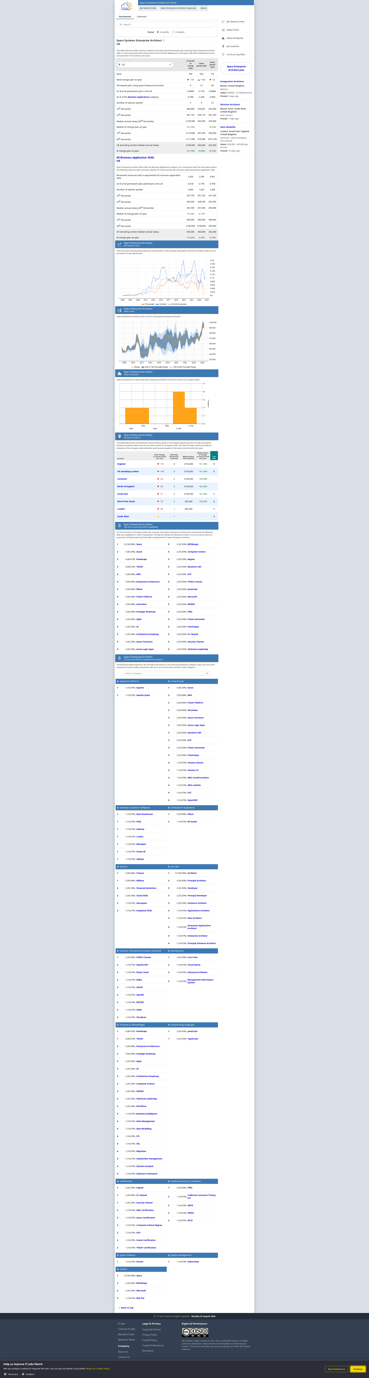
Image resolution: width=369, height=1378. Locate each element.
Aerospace (141, 903)
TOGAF (139, 566)
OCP (138, 1232)
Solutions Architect (197, 903)
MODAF (191, 604)
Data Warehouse (144, 814)
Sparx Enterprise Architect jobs (236, 68)
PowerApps (193, 626)
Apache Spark (143, 695)
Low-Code (192, 957)
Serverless (141, 604)
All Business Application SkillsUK (135, 159)
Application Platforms (129, 681)
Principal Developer (197, 895)
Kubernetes (193, 1261)
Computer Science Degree (149, 1225)
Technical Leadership (198, 649)
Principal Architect (197, 880)
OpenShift (192, 800)
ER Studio (192, 821)
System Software (127, 1255)
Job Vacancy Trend (235, 21)
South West (123, 516)
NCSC (190, 1220)
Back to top (127, 1307)
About (203, 8)
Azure (139, 551)
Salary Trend (233, 29)
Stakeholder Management (149, 1158)
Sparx (139, 544)
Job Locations (233, 46)
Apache (140, 687)
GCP (190, 574)
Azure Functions (144, 641)
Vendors (123, 1269)
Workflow (141, 1106)
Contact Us (124, 1357)
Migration (141, 1151)
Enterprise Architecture (148, 581)
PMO (190, 611)
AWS (138, 574)
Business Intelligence (146, 1113)
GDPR (190, 1205)
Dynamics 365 (194, 566)
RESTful (140, 1002)
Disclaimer (148, 1350)
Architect (192, 873)
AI (137, 626)
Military (140, 880)
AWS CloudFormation (198, 777)
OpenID (140, 994)
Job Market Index (148, 8)
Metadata (141, 844)
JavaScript (192, 589)
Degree (191, 559)
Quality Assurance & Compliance (186, 1181)
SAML (139, 1009)
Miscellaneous (177, 951)
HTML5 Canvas (195, 581)
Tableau (140, 859)
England (121, 464)
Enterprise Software (197, 972)
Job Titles (175, 866)
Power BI (140, 851)
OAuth (139, 987)
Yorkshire (122, 478)
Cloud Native (194, 964)
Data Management (145, 1121)
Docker (139, 1261)
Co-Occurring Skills (236, 54)
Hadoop (140, 829)
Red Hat (140, 1298)
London (121, 508)
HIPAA (191, 1212)
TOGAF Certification (146, 1247)
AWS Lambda (194, 785)
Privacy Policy (149, 1334)
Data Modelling (143, 1128)
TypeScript (193, 1038)
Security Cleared (196, 641)
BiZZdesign (193, 544)
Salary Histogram (235, 38)
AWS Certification (145, 1210)
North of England (125, 486)
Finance (140, 873)
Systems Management (181, 1255)
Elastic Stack (142, 972)
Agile (138, 619)
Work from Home (126, 501)
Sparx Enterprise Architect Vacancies (178, 8)
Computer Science (197, 551)
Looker (139, 836)
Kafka (139, 979)
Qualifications (126, 1181)
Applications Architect (199, 910)
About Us (123, 1351)
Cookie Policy (149, 1340)
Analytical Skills (144, 910)
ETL (138, 1136)
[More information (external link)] (163, 41)
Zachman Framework (147, 1173)
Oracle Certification (146, 1240)
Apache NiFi (142, 964)
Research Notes (126, 1339)
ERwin (139, 589)
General (123, 866)
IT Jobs (121, 1323)
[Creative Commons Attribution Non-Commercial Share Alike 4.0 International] (216, 1331)
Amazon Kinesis (195, 762)
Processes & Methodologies (132, 1024)
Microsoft (192, 596)
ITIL (138, 1143)
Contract (142, 16)
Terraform (141, 1017)
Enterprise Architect (197, 935)
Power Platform (144, 596)
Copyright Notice (151, 1329)
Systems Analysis (145, 1166)
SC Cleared (193, 634)
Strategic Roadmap (145, 611)
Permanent (125, 16)
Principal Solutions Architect (202, 943)
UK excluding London (128, 471)
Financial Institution (146, 888)
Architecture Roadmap (147, 634)
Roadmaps (141, 559)
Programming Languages (182, 1024)
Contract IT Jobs (126, 1329)
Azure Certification (145, 1217)
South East (122, 493)
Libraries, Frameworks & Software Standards (140, 951)
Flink (138, 821)
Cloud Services (177, 681)
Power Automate (196, 619)
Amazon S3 (193, 770)
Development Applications (183, 807)
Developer (193, 888)
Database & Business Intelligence (135, 807)
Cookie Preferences (153, 1345)
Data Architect (195, 918)
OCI (189, 792)
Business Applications (139, 97)
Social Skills (142, 895)
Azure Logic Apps (145, 649)
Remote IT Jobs (126, 1334)
